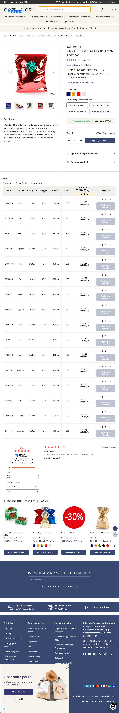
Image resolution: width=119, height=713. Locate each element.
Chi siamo (8, 628)
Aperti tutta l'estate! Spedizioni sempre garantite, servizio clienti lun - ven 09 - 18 (59, 28)
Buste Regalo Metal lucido (43, 533)
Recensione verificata (109, 446)
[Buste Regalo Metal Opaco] (102, 517)
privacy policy (72, 586)
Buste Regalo (51, 36)
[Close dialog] (67, 667)
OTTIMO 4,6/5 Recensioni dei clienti (71, 2)
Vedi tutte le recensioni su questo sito (22, 463)
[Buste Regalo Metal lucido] (45, 517)
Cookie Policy (34, 661)
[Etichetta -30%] (73, 517)
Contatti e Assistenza (13, 638)
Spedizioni (32, 651)
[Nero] (103, 545)
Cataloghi (8, 633)
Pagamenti (32, 641)
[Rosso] (46, 545)
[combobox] (65, 9)
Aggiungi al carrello (100, 140)
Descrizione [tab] (9, 119)
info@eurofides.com (102, 607)
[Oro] (38, 545)
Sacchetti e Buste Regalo (35, 36)
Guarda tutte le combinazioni (80, 82)
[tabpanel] (31, 135)
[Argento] (50, 545)
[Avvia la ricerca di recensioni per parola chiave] (37, 491)
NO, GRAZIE (18, 699)
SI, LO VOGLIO (18, 692)
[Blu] (34, 545)
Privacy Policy (34, 656)
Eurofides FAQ (34, 636)
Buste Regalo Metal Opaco (101, 533)
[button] (113, 9)
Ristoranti (58, 658)
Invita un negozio (11, 651)
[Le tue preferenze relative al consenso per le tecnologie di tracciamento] (4, 709)
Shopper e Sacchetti (17, 36)
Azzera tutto (36, 183)
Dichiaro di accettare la (61, 586)
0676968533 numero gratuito (102, 2)
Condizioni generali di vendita (74, 696)
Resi (30, 646)
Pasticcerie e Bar (62, 653)
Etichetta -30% (67, 533)
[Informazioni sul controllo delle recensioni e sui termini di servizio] (33, 459)
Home (6, 36)
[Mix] (42, 545)
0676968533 (61, 608)
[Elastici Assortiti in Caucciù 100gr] (16, 517)
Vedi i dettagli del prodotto (79, 65)
